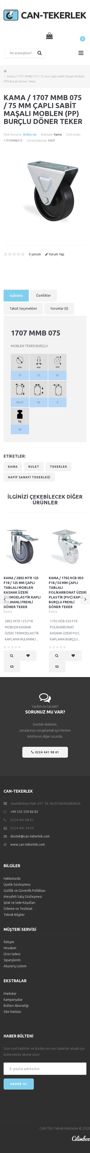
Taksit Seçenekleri (23, 308)
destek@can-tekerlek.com (30, 836)
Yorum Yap (56, 254)
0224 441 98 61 (46, 752)
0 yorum (35, 254)
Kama (58, 134)
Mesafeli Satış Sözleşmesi (23, 897)
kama (13, 466)
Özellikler (43, 295)
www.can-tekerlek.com (27, 844)
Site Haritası (12, 1012)
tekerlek (58, 466)
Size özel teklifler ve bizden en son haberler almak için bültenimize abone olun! (44, 1052)
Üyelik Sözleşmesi (17, 884)
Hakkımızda (12, 878)
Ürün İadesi (12, 954)
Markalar (10, 993)
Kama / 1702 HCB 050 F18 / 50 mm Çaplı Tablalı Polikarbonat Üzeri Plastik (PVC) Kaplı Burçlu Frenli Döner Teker (67, 592)
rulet (33, 466)
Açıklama (16, 295)
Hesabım (10, 948)
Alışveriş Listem (15, 966)
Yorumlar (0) (59, 308)
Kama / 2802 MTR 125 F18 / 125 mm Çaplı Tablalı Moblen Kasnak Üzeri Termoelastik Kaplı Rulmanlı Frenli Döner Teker (22, 592)
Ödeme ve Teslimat (18, 909)
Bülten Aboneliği (16, 1006)
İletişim (9, 942)
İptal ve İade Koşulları (19, 903)
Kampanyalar (13, 1000)
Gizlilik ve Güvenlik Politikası (24, 890)
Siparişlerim (12, 960)
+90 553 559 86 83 (24, 812)
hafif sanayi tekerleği (29, 477)
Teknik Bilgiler (14, 915)
